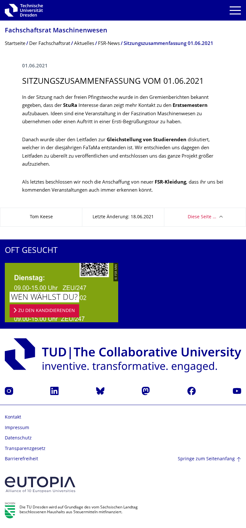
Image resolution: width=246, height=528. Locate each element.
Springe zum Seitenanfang (206, 459)
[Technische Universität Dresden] (24, 10)
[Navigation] (235, 10)
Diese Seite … (202, 217)
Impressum (17, 428)
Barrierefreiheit (21, 459)
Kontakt (13, 417)
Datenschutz (18, 438)
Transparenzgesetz (25, 449)
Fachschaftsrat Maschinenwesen (56, 31)
